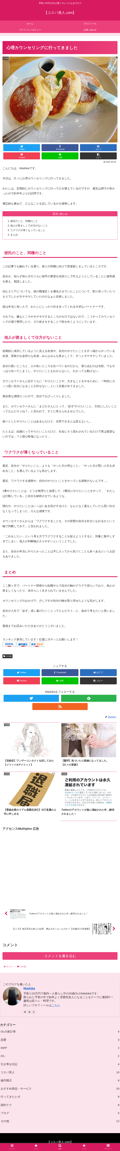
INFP (60, 1047)
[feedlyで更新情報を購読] (88, 698)
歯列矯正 (60, 1080)
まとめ (14, 234)
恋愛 (60, 1039)
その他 (9, 656)
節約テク (60, 1105)
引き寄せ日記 (60, 1064)
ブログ (60, 1113)
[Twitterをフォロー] (31, 698)
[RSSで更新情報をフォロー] (60, 706)
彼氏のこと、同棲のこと (24, 221)
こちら (56, 1005)
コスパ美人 (60, 1072)
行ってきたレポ (60, 1096)
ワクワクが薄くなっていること (27, 230)
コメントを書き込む (60, 956)
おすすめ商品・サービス (60, 1088)
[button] (111, 605)
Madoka (29, 988)
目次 (55, 213)
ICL (60, 1056)
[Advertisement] (60, 865)
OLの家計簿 (60, 1031)
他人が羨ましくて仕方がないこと (29, 225)
